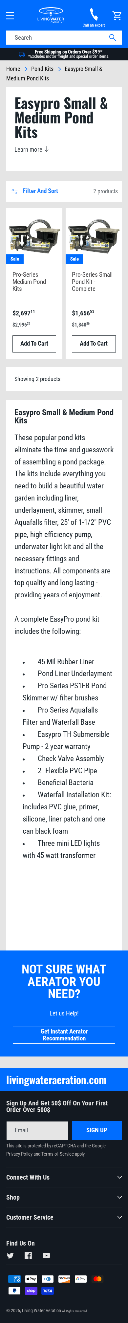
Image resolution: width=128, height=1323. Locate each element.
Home (13, 69)
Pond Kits (42, 69)
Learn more (29, 149)
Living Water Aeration (41, 1310)
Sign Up (96, 1130)
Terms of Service (57, 1154)
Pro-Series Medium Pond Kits (29, 281)
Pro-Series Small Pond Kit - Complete (92, 281)
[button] (10, 16)
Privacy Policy (19, 1154)
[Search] (112, 38)
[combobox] (64, 38)
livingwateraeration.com (56, 1079)
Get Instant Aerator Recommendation (64, 1035)
